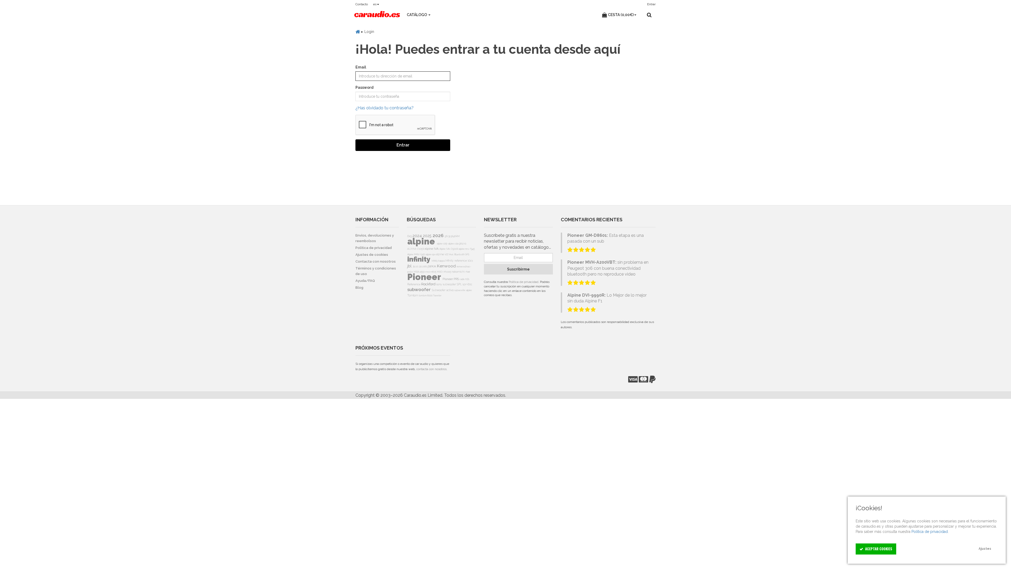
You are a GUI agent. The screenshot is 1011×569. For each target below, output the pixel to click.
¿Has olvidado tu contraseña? (384, 107)
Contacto (361, 4)
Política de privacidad (523, 282)
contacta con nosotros (431, 369)
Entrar (403, 145)
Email (360, 67)
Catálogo (417, 15)
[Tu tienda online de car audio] (377, 14)
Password (364, 87)
